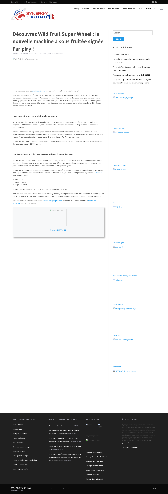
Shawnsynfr (58, 230)
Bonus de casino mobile (29, 2)
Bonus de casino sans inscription (25, 460)
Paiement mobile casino (48, 2)
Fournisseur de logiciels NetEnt (125, 275)
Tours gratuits (18, 429)
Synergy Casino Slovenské (95, 470)
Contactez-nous (69, 488)
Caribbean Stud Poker (121, 54)
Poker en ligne (118, 242)
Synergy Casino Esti (93, 474)
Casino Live (15, 2)
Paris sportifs (118, 93)
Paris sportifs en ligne (147, 8)
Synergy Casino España (94, 461)
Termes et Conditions (130, 447)
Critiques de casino (81, 8)
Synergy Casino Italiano (94, 465)
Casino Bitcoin (18, 424)
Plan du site (55, 488)
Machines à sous (98, 8)
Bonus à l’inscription (20, 464)
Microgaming (118, 304)
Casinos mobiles (119, 165)
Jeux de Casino (113, 8)
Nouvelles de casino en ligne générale (27, 54)
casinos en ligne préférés (52, 200)
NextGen (116, 335)
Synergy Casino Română (94, 479)
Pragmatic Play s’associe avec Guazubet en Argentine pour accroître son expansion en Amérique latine (65, 457)
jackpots (98, 172)
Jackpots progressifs (20, 469)
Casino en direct (119, 128)
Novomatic (117, 366)
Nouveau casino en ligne (22, 447)
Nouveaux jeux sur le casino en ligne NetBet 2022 (131, 75)
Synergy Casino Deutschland (96, 456)
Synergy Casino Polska (94, 452)
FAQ (114, 202)
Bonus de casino (129, 8)
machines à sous (38, 91)
